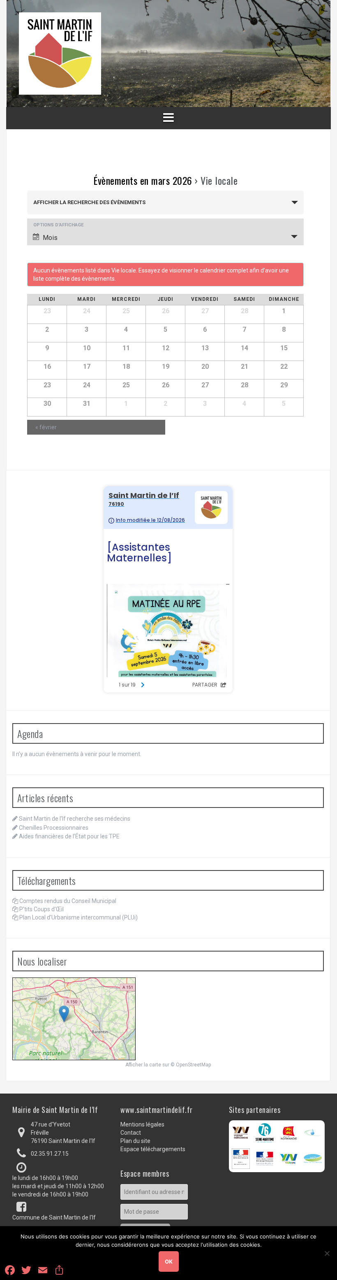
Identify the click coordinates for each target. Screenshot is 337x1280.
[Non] (327, 1253)
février (46, 427)
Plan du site (135, 1141)
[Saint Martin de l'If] (60, 53)
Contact (130, 1132)
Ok (169, 1261)
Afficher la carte (143, 1065)
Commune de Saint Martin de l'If (54, 1217)
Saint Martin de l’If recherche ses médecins (74, 818)
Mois (50, 238)
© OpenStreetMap (191, 1065)
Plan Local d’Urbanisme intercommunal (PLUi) (78, 917)
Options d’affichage (58, 225)
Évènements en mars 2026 (142, 180)
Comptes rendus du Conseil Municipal (67, 901)
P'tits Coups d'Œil (41, 909)
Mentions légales (142, 1124)
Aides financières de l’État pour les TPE (69, 836)
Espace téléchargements (152, 1149)
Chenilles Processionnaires (53, 827)
